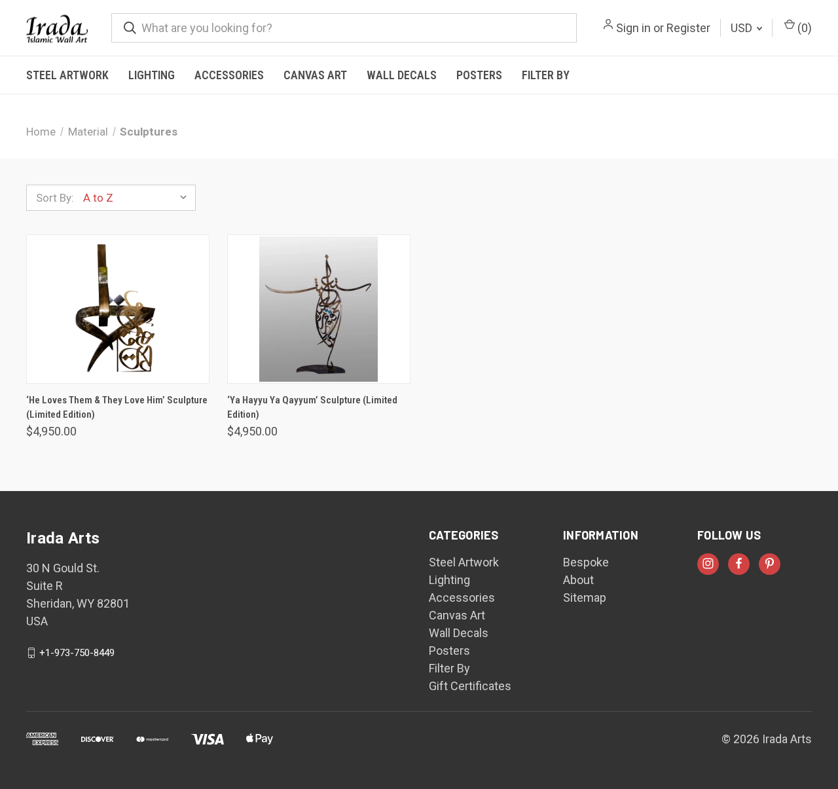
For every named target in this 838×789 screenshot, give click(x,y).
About (578, 580)
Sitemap (584, 597)
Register (688, 28)
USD (743, 28)
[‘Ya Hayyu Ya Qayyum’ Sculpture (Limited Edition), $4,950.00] (319, 309)
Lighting (151, 75)
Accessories (229, 75)
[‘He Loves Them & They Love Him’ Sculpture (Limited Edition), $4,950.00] (118, 309)
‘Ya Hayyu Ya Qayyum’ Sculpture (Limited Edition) (312, 407)
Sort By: (55, 197)
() (803, 28)
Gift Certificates (470, 686)
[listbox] (138, 197)
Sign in (633, 28)
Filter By (546, 75)
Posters (479, 75)
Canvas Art (315, 75)
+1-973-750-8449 (77, 653)
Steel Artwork (67, 75)
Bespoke (586, 562)
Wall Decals (402, 75)
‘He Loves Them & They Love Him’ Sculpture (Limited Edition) (117, 407)
